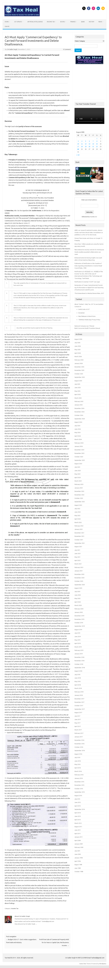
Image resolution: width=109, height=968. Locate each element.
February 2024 (79, 443)
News (100, 21)
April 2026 (78, 353)
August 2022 (78, 505)
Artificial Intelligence (35, 21)
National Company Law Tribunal (84, 326)
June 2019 (78, 636)
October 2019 (79, 622)
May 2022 (77, 515)
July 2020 (77, 591)
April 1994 (78, 861)
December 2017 (79, 698)
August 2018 (78, 671)
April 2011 (78, 833)
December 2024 (79, 408)
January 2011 (79, 837)
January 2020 (79, 612)
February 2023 (79, 484)
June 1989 (78, 868)
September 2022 (80, 501)
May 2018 (77, 681)
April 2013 (78, 819)
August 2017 (78, 712)
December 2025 (79, 367)
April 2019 (78, 643)
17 (78, 146)
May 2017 (77, 723)
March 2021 (78, 564)
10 (78, 144)
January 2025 (79, 405)
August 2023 (78, 463)
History (91, 21)
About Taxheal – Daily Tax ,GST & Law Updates (89, 304)
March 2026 (78, 356)
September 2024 (80, 418)
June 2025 (78, 387)
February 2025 (79, 401)
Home (7, 21)
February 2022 (79, 526)
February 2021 (79, 567)
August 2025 (78, 380)
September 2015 (80, 792)
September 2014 (80, 809)
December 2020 (79, 574)
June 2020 (78, 595)
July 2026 (77, 342)
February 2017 (79, 733)
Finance (73, 21)
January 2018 (79, 695)
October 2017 (79, 705)
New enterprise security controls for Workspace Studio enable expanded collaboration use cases (89, 252)
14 (93, 144)
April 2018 (78, 685)
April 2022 (78, 519)
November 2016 (79, 743)
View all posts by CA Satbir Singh (26, 924)
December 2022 (79, 491)
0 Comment (67, 49)
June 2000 (78, 854)
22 (97, 146)
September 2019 (80, 626)
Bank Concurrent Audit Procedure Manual (87, 328)
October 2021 (79, 539)
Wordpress (102, 963)
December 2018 (79, 657)
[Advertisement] (89, 81)
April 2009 (78, 840)
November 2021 (79, 536)
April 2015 (78, 806)
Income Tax (51, 21)
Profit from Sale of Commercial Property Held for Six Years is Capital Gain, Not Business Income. (54, 942)
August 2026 (78, 339)
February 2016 (79, 774)
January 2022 (79, 529)
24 (78, 149)
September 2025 (80, 377)
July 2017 (77, 716)
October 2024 (79, 415)
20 (89, 146)
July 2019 (77, 633)
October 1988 (79, 871)
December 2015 (79, 781)
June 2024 (78, 429)
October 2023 (79, 456)
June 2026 (78, 346)
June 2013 (78, 816)
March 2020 (78, 605)
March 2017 (78, 730)
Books (62, 21)
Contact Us (78, 306)
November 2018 (79, 660)
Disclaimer (81, 313)
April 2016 (78, 768)
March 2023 (78, 481)
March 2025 (78, 398)
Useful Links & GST (84, 309)
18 (82, 146)
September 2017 (80, 709)
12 (85, 144)
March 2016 (78, 771)
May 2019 (77, 640)
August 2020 (78, 588)
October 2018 (79, 664)
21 (93, 146)
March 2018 (78, 688)
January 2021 (79, 571)
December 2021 (79, 533)
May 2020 (77, 598)
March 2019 (78, 647)
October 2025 (79, 373)
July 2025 (77, 384)
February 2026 (79, 360)
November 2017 (79, 702)
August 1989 (78, 864)
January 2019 (79, 653)
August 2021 (78, 546)
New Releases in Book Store (86, 316)
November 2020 (79, 577)
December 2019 (79, 615)
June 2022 (78, 512)
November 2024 (79, 411)
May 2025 (77, 391)
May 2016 (77, 764)
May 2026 (77, 349)
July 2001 (77, 851)
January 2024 (79, 446)
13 (89, 144)
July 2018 (77, 674)
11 (82, 144)
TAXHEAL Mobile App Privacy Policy (89, 319)
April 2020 (78, 602)
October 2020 (79, 581)
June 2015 (78, 802)
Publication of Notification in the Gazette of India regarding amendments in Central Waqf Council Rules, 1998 (88, 266)
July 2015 (77, 799)
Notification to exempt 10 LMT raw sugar (87, 282)
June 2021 (78, 553)
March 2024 (78, 439)
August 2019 (78, 629)
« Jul (77, 155)
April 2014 (78, 812)
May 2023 (77, 474)
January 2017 (79, 736)
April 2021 (78, 560)
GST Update (18, 21)
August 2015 (78, 795)
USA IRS (7, 26)
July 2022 (77, 508)
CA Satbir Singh (12, 49)
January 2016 (79, 778)
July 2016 (77, 757)
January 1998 (79, 857)
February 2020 (79, 609)
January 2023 (79, 488)
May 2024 (77, 432)
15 (97, 144)
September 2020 (80, 584)
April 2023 (78, 477)
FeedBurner (93, 216)
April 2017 (78, 726)
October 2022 (79, 498)
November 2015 (79, 785)
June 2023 (78, 470)
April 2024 (78, 436)
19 (85, 146)
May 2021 (77, 557)
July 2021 (77, 550)
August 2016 (78, 754)
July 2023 (77, 467)
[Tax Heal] (22, 16)
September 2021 (80, 543)
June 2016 (78, 761)
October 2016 (79, 747)
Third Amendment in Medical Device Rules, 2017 (89, 293)
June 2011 (78, 830)
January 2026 (79, 363)
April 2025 (78, 394)
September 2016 (80, 750)
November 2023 (79, 453)
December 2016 (79, 740)
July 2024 (77, 425)
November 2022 (79, 495)
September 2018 (80, 667)
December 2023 (79, 449)
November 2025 (79, 370)
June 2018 (78, 678)
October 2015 (79, 788)
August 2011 (78, 826)
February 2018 (79, 692)
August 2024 (78, 422)
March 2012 (78, 823)
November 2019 (79, 619)
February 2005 (79, 847)
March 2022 (78, 522)
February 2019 (79, 650)
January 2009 (79, 844)
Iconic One (83, 963)
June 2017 (78, 719)
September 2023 (80, 460)
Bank (83, 21)
